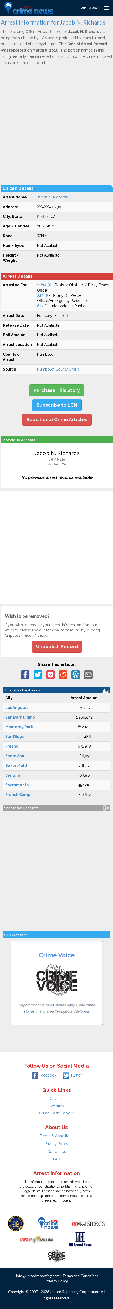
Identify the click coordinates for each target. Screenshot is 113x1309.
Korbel (43, 216)
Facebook (47, 1075)
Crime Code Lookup (56, 1113)
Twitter (76, 1075)
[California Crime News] (37, 1239)
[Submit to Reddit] (63, 674)
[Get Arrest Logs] (88, 1223)
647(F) (42, 306)
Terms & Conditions (56, 1136)
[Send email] (88, 674)
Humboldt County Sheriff (58, 369)
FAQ (56, 1159)
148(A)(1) (44, 285)
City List (56, 1099)
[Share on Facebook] (25, 674)
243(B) (42, 295)
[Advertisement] (56, 125)
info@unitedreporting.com (37, 1275)
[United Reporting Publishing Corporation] (16, 1223)
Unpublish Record (57, 646)
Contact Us (56, 1151)
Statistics (56, 1106)
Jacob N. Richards (52, 197)
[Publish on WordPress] (75, 674)
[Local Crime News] (48, 1223)
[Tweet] (38, 674)
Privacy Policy (56, 1144)
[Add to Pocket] (50, 674)
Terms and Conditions (80, 1275)
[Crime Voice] (56, 1255)
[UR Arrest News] (80, 1239)
